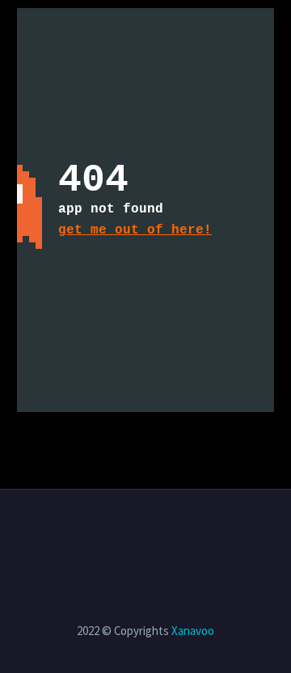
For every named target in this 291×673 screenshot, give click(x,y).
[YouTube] (156, 533)
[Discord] (177, 533)
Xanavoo (192, 630)
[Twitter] (114, 533)
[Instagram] (135, 533)
